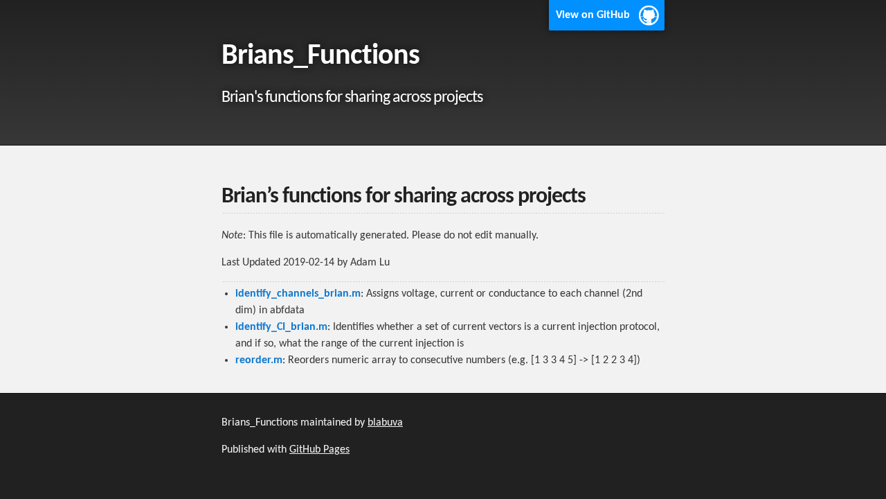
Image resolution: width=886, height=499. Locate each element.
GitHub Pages (319, 449)
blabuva (385, 422)
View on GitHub (593, 15)
